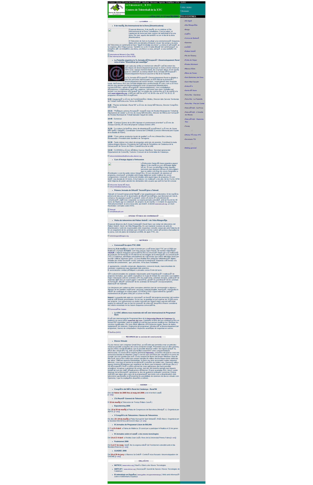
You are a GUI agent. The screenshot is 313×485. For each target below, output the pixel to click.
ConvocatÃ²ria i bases (118, 309)
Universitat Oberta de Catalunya (159, 318)
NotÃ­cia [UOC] (115, 332)
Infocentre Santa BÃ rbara (120, 185)
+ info (110, 395)
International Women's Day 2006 (122, 54)
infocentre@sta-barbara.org (120, 187)
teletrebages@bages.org (119, 236)
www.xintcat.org (129, 469)
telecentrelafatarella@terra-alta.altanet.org (126, 156)
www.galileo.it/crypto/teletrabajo (149, 475)
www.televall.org (161, 204)
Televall (112, 209)
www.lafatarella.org (119, 93)
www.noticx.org (128, 465)
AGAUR (111, 253)
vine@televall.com (116, 211)
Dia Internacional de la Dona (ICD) (122, 56)
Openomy (150, 353)
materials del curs (135, 320)
